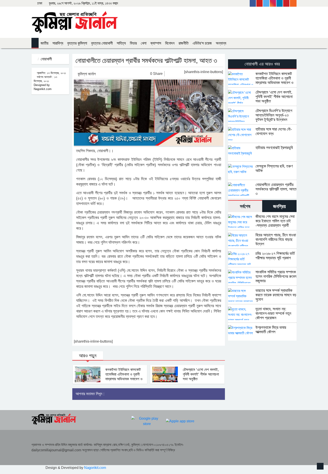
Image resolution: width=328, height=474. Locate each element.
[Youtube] (259, 3)
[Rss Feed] (293, 3)
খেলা (143, 43)
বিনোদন (169, 43)
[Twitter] (266, 3)
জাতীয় (44, 43)
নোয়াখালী (46, 59)
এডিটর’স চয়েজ (202, 43)
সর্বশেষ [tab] (245, 206)
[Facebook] (253, 3)
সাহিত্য (121, 43)
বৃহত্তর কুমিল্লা (77, 43)
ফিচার (133, 43)
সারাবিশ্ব (57, 43)
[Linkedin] (279, 3)
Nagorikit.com (95, 468)
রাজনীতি (184, 43)
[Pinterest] (286, 3)
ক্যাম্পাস (155, 43)
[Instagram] (273, 3)
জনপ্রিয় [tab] (279, 206)
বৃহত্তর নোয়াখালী (102, 43)
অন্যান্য (221, 43)
